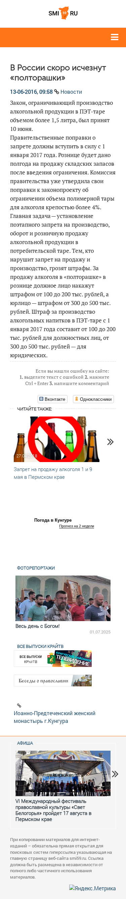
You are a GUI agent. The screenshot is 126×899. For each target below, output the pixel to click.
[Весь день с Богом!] (63, 598)
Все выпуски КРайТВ (40, 646)
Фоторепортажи (36, 568)
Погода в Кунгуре (53, 520)
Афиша (25, 743)
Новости (71, 91)
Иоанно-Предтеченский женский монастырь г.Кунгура (54, 716)
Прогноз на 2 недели (76, 526)
